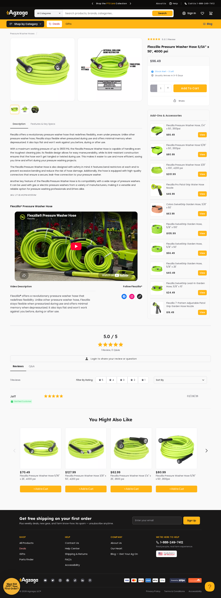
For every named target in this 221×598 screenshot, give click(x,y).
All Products (26, 543)
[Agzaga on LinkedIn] (82, 580)
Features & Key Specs (43, 124)
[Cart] (211, 13)
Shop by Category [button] (26, 24)
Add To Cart (190, 88)
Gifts (69, 24)
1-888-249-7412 (171, 542)
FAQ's (68, 559)
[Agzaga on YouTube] (45, 580)
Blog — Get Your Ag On (124, 554)
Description (19, 124)
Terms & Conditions (174, 591)
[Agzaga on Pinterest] (90, 580)
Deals (56, 24)
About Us (116, 543)
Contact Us (72, 543)
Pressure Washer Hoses (22, 33)
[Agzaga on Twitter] (52, 580)
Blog (209, 24)
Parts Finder (26, 559)
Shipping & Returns (76, 554)
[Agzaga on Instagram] (60, 580)
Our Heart (116, 548)
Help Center (72, 548)
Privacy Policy (153, 591)
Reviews (18, 366)
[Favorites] (202, 13)
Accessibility (72, 565)
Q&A (32, 366)
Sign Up (191, 520)
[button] (92, 3)
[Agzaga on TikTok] (75, 580)
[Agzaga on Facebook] (67, 580)
